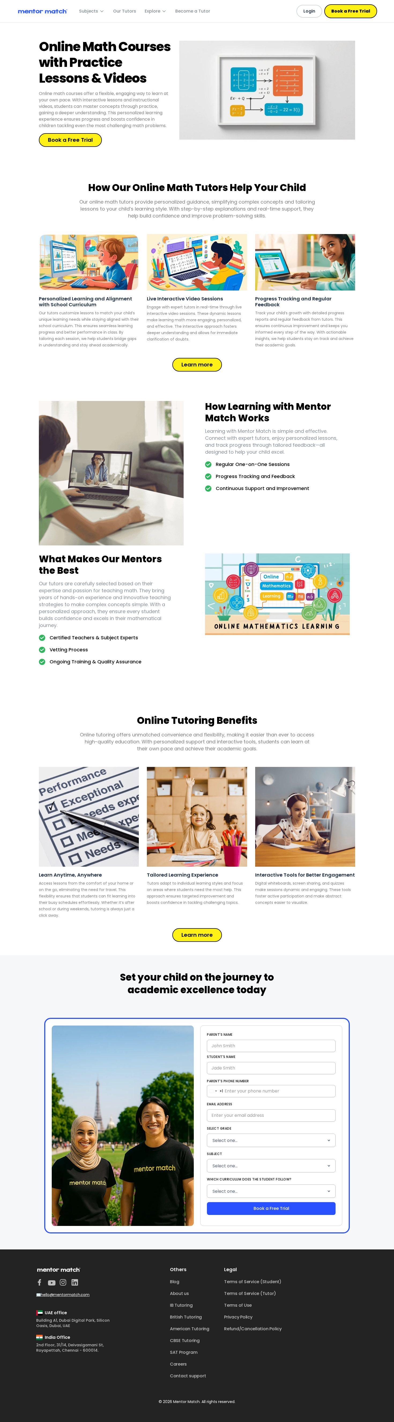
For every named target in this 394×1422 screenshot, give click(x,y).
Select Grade (219, 1128)
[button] (92, 11)
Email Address (219, 1104)
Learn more (197, 364)
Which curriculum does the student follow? (249, 1179)
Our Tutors (124, 11)
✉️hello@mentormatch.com (63, 1294)
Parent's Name (220, 1034)
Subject (214, 1154)
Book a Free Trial (350, 11)
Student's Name (221, 1056)
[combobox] (215, 1091)
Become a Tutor (192, 11)
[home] (42, 11)
